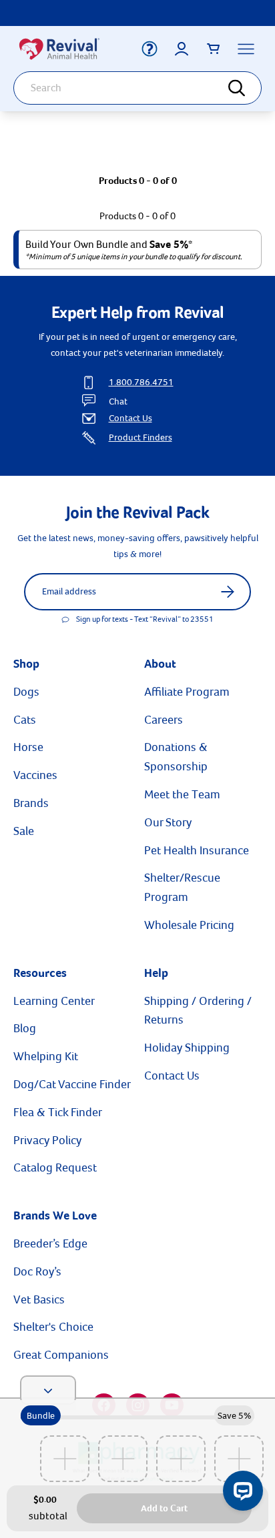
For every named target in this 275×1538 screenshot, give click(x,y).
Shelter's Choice (53, 1326)
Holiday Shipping (187, 1047)
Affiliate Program (187, 691)
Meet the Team (182, 794)
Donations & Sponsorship (176, 756)
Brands (31, 803)
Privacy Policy (47, 1140)
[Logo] (67, 49)
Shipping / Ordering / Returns (198, 1010)
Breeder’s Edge (50, 1243)
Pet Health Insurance (196, 850)
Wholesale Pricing (189, 925)
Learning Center (54, 1001)
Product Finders (140, 437)
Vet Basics (39, 1299)
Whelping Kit (45, 1056)
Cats (24, 719)
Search (245, 88)
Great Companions (61, 1354)
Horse (28, 747)
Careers (163, 719)
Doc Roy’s (37, 1271)
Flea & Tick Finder (57, 1112)
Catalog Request (55, 1167)
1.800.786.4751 (141, 382)
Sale (23, 831)
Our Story (168, 822)
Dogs (26, 691)
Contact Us (130, 418)
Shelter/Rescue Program (182, 887)
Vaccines (35, 775)
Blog (24, 1028)
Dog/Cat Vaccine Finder (72, 1084)
